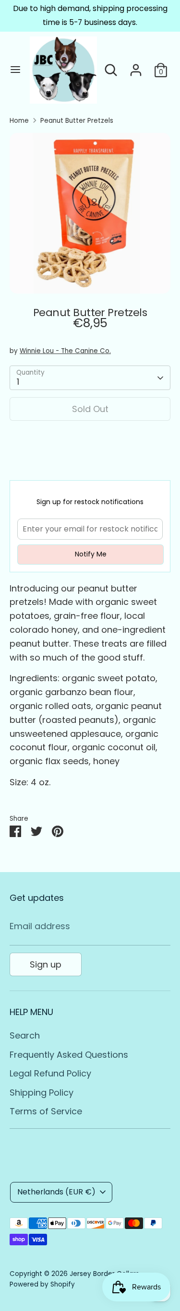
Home (19, 120)
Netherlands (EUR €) (56, 1191)
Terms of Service (46, 1111)
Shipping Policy (41, 1092)
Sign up (45, 964)
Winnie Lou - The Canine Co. (65, 350)
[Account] (135, 67)
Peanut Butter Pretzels (76, 120)
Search (25, 1035)
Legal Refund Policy (50, 1073)
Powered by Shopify (42, 1284)
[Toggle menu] (15, 70)
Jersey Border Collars (104, 1273)
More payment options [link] (90, 463)
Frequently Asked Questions (69, 1055)
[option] (90, 213)
